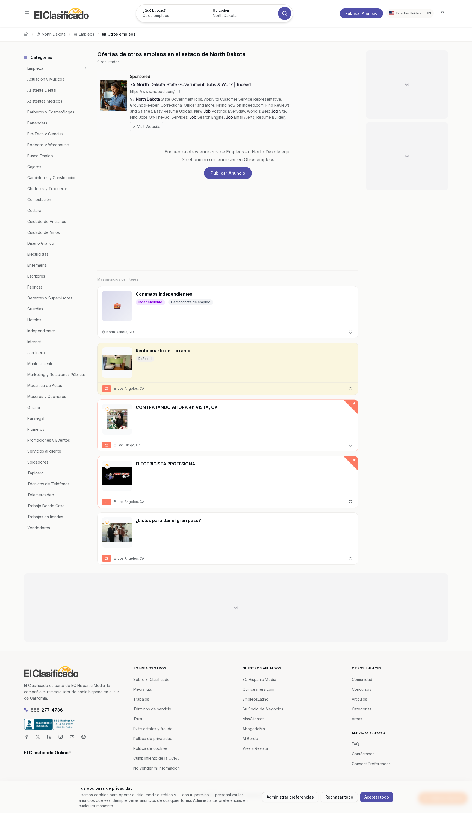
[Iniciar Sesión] (442, 13)
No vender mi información (156, 768)
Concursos (361, 689)
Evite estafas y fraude (153, 728)
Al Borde (250, 738)
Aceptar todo (376, 797)
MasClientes (253, 718)
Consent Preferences (371, 763)
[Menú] (26, 13)
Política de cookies (150, 748)
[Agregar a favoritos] (350, 332)
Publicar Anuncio (361, 13)
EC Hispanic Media (259, 679)
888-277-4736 (47, 710)
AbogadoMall (255, 728)
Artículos (359, 699)
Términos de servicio (152, 709)
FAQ (355, 744)
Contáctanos (363, 753)
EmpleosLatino (256, 699)
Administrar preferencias (290, 797)
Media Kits (142, 689)
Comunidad (362, 679)
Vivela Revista (255, 748)
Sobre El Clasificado (151, 679)
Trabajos (141, 699)
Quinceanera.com (258, 689)
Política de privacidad (152, 738)
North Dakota (54, 34)
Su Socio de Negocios (263, 709)
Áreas (357, 718)
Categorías (361, 709)
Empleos (86, 34)
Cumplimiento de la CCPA (156, 758)
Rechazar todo (339, 797)
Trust (137, 718)
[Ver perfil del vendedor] (107, 409)
